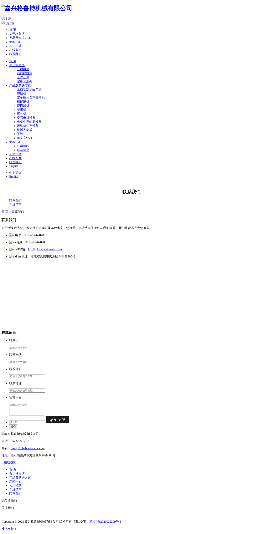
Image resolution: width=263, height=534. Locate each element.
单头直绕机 (24, 138)
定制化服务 (24, 81)
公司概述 (23, 69)
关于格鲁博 (17, 33)
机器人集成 (24, 129)
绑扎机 (21, 113)
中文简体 (15, 172)
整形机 (21, 109)
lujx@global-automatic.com (45, 249)
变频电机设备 (26, 117)
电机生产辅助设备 (29, 121)
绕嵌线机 (23, 105)
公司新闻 (23, 146)
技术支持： (10, 528)
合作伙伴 (23, 77)
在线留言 (15, 50)
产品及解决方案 (20, 37)
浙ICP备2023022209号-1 (105, 521)
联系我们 (15, 54)
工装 (20, 133)
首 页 (12, 29)
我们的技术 (24, 73)
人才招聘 (15, 46)
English (9, 23)
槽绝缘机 (23, 101)
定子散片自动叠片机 (31, 97)
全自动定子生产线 (29, 89)
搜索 (8, 18)
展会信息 (23, 150)
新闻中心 (15, 41)
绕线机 (21, 93)
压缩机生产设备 (28, 125)
